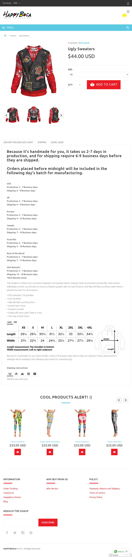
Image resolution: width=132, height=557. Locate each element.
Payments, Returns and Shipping (104, 488)
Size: (70, 69)
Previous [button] (6, 115)
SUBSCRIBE (48, 522)
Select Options (17, 452)
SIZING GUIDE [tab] (57, 142)
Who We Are (52, 488)
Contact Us (8, 493)
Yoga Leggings (18, 442)
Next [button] (61, 115)
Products (13, 36)
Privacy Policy (95, 497)
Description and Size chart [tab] (18, 142)
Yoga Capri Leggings (50, 442)
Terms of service (97, 493)
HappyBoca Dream (12, 497)
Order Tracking (10, 488)
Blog (5, 501)
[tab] (68, 140)
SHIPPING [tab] (42, 142)
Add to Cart (106, 84)
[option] (12, 115)
